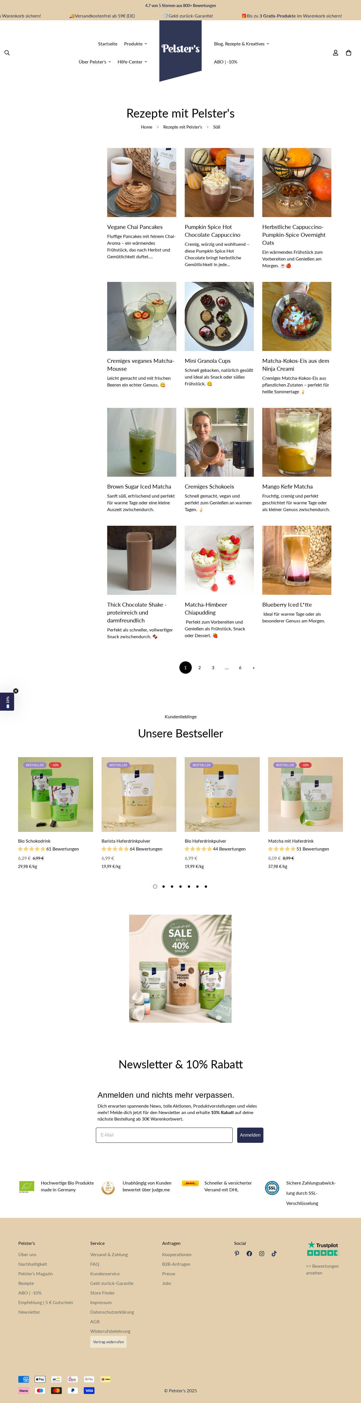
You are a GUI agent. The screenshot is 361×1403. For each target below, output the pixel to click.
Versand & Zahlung (109, 1254)
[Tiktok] (274, 1253)
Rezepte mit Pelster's (182, 127)
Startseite (107, 43)
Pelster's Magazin (35, 1273)
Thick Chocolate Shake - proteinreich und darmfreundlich (137, 612)
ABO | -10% (225, 61)
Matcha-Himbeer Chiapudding (206, 608)
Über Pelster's (92, 61)
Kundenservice (105, 1273)
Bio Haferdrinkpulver (205, 841)
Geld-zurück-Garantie (111, 1283)
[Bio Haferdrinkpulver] (222, 794)
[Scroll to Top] (350, 1372)
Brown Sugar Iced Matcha (139, 486)
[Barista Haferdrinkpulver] (139, 794)
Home (146, 127)
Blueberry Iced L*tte (287, 604)
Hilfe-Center (130, 61)
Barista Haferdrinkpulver (126, 841)
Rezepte (26, 1283)
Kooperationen (176, 1254)
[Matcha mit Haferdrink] (305, 794)
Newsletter (29, 1312)
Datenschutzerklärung (112, 1312)
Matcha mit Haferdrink (291, 841)
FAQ (94, 1264)
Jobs (166, 1283)
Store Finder (102, 1292)
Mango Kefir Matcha (287, 486)
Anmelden (250, 1135)
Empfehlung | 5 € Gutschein (45, 1302)
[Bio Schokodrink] (55, 794)
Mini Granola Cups (208, 360)
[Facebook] (249, 1253)
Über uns (27, 1254)
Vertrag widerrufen (108, 1341)
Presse (168, 1273)
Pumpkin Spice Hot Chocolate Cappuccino (212, 230)
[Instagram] (262, 1253)
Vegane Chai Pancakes (135, 227)
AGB (95, 1321)
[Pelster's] (180, 52)
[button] (7, 702)
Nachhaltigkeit (32, 1264)
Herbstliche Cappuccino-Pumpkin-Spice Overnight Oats (293, 234)
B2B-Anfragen (176, 1264)
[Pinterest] (237, 1253)
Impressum (101, 1302)
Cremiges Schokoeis (209, 486)
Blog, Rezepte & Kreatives (239, 43)
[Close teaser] (16, 691)
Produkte (133, 43)
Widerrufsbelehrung (110, 1331)
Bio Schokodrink (34, 841)
